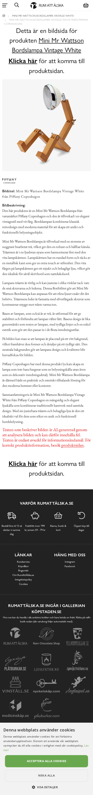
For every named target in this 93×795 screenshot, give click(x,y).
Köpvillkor (23, 566)
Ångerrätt (23, 570)
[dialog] (46, 759)
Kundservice (23, 561)
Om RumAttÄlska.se (23, 575)
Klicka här (23, 61)
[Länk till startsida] (3, 15)
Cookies (23, 584)
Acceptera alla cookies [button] (46, 761)
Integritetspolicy (23, 579)
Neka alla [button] (46, 775)
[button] (46, 787)
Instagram (70, 561)
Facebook (70, 566)
